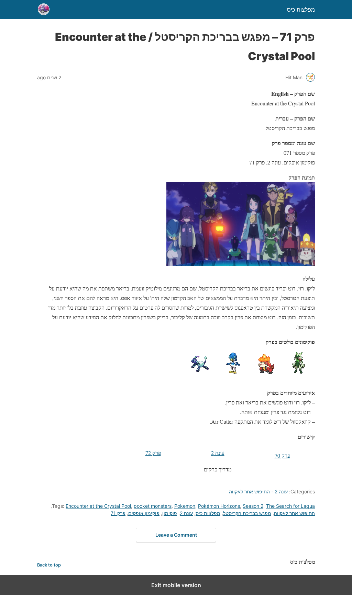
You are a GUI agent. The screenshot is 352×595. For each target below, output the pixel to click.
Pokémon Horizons (219, 506)
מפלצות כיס (208, 513)
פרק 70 (282, 455)
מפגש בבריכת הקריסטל (247, 513)
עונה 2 (217, 452)
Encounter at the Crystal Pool (98, 506)
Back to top (49, 565)
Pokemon (184, 506)
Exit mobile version (176, 585)
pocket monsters (153, 506)
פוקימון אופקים (144, 513)
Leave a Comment (176, 535)
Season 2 (253, 506)
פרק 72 (153, 452)
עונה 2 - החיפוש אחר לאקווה (258, 491)
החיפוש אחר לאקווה (294, 513)
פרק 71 (118, 513)
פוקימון (169, 513)
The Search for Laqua (290, 506)
